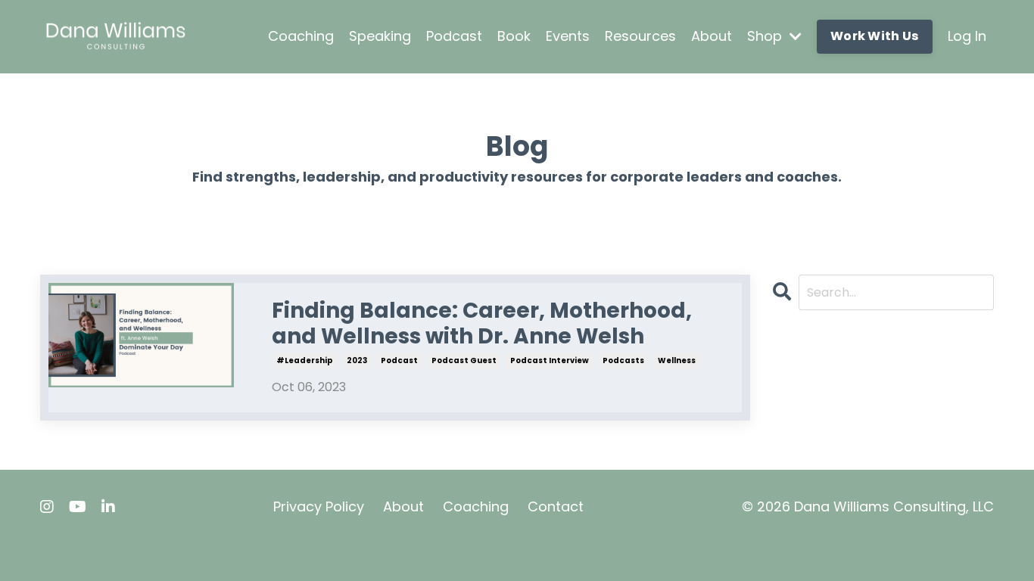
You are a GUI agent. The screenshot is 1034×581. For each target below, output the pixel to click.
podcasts (623, 360)
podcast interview (549, 360)
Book (514, 35)
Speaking (380, 35)
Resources (640, 35)
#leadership (304, 360)
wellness (677, 360)
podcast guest (464, 360)
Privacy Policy (318, 506)
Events (568, 35)
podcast (399, 360)
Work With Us (874, 36)
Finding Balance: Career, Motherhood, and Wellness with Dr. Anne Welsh (482, 323)
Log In (967, 35)
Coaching (301, 35)
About (711, 35)
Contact (556, 506)
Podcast (454, 35)
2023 (357, 360)
